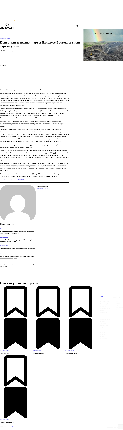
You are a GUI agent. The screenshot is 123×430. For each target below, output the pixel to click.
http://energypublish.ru (42, 188)
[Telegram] (2, 79)
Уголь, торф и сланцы (5, 38)
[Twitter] (2, 69)
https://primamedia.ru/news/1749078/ (12, 180)
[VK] (2, 82)
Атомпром (2, 253)
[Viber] (2, 85)
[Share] (111, 426)
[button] (77, 26)
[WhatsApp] (2, 72)
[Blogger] (108, 426)
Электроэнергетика (4, 237)
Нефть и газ (2, 228)
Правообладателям (16, 426)
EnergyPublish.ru (14, 51)
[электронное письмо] (2, 75)
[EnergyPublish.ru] (18, 203)
